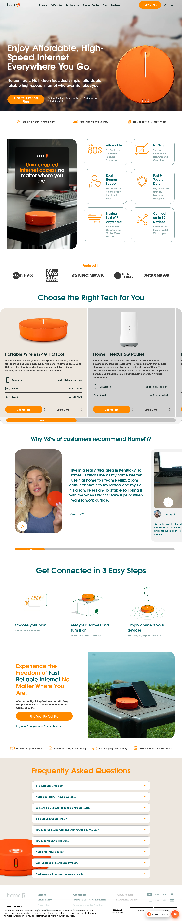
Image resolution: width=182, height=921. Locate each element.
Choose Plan (24, 409)
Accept (141, 910)
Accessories (79, 894)
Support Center (91, 5)
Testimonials (72, 5)
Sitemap (42, 894)
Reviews (115, 5)
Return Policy (45, 899)
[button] (168, 502)
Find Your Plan (149, 5)
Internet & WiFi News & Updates (89, 899)
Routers (43, 5)
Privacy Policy (68, 915)
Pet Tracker (56, 5)
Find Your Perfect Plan (25, 99)
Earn (105, 5)
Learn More (63, 409)
